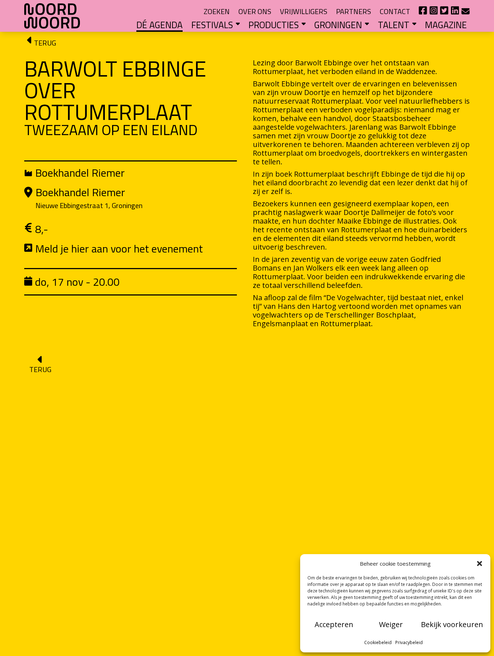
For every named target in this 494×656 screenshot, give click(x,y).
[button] (479, 563)
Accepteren (334, 624)
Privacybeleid (409, 642)
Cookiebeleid (378, 642)
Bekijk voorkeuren (452, 624)
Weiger (391, 624)
